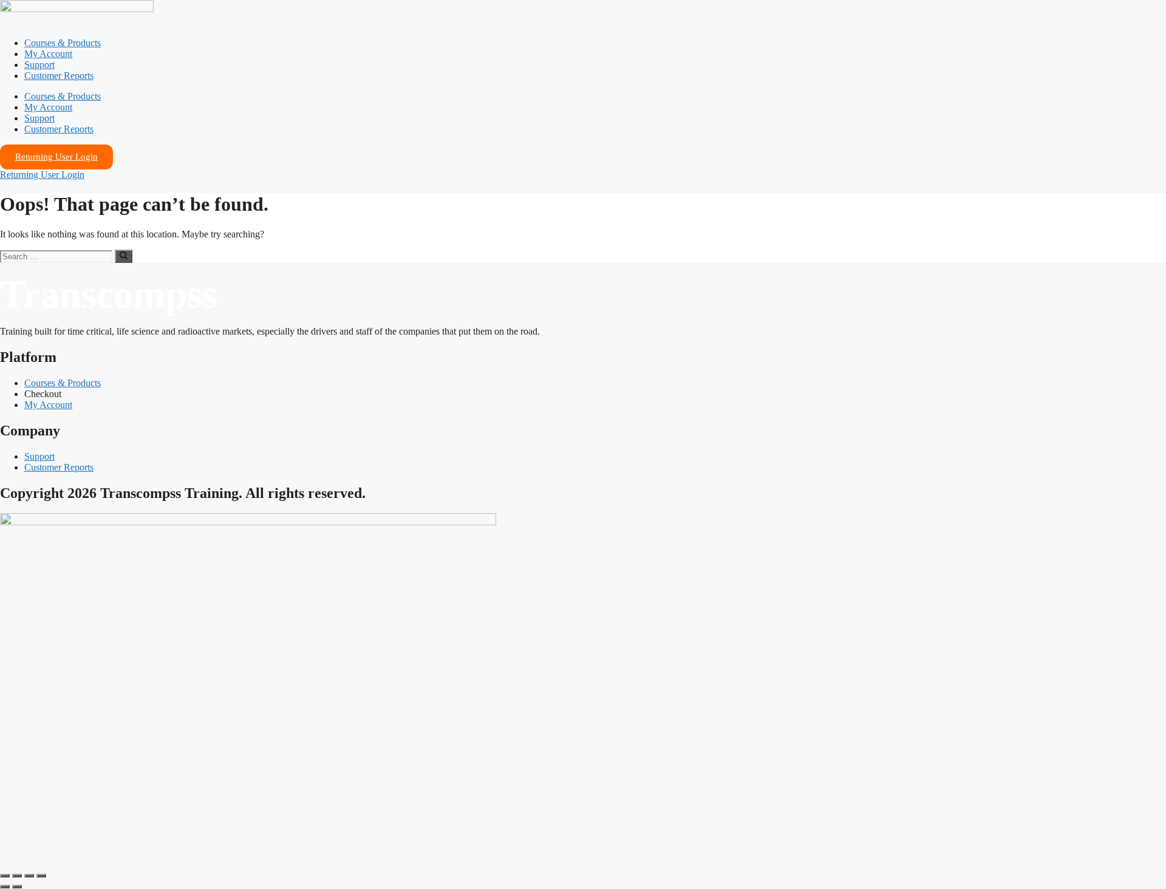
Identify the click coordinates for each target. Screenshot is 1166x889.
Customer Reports (59, 75)
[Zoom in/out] (5, 875)
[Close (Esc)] (41, 875)
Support (39, 65)
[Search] (123, 256)
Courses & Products (62, 43)
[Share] (29, 875)
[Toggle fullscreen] (17, 875)
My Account (48, 54)
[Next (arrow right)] (17, 886)
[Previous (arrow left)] (5, 886)
